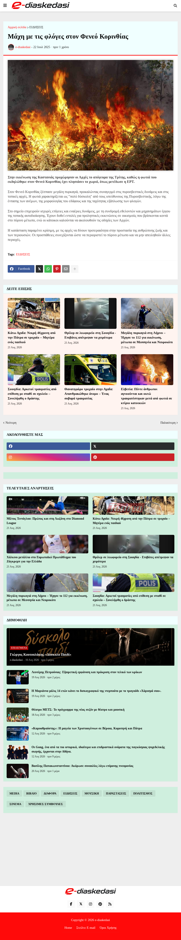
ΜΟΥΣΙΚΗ (92, 793)
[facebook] (48, 446)
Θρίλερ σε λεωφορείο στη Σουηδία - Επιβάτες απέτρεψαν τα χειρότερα (90, 335)
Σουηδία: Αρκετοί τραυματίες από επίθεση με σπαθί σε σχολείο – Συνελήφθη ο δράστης (32, 393)
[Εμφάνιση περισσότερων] (74, 269)
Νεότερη (11, 422)
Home (68, 927)
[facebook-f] (71, 904)
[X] (39, 269)
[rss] (110, 904)
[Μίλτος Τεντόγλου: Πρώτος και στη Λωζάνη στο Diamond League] (47, 505)
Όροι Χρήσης (108, 927)
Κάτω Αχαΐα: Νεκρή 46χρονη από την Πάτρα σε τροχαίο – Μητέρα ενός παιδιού (32, 337)
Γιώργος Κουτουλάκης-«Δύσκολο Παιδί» (40, 654)
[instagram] (48, 457)
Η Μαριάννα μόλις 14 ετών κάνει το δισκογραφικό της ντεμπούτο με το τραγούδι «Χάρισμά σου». (96, 691)
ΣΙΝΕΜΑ (15, 804)
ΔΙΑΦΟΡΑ (50, 793)
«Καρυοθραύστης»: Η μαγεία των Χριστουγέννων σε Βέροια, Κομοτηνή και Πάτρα (87, 728)
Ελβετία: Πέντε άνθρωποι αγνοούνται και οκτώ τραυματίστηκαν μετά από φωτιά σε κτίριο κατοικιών (146, 396)
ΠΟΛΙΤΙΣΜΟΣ (143, 793)
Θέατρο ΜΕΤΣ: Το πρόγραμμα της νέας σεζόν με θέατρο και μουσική (78, 709)
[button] (5, 5)
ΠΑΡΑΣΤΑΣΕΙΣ (116, 793)
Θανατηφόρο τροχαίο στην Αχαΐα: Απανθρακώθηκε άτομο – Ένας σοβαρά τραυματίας (88, 393)
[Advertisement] (90, 849)
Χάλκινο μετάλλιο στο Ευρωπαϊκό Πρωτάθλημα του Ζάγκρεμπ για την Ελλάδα (41, 559)
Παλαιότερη (167, 422)
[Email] (66, 269)
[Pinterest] (57, 269)
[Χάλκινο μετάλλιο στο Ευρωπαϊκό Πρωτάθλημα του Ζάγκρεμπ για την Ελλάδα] (47, 544)
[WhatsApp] (48, 269)
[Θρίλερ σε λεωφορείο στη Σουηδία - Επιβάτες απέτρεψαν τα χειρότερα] (90, 313)
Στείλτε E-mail (85, 927)
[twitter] (133, 446)
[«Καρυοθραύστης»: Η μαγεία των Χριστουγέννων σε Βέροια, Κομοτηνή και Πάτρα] (18, 733)
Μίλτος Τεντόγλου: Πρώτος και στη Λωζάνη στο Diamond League (45, 521)
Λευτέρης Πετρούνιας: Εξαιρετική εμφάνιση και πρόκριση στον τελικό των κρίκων (87, 672)
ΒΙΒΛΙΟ (31, 793)
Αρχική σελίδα (17, 27)
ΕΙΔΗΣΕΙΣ (36, 27)
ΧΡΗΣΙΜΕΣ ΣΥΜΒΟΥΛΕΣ (45, 804)
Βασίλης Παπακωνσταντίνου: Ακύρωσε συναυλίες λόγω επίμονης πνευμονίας (82, 766)
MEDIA (14, 793)
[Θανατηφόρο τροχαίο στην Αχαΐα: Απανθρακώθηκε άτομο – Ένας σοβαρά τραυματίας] (90, 369)
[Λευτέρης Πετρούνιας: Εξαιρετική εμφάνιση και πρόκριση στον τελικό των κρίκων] (18, 677)
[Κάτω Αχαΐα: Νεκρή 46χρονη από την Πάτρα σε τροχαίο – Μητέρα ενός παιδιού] (34, 313)
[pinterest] (133, 457)
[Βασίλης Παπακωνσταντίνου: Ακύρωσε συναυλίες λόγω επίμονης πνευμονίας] (18, 771)
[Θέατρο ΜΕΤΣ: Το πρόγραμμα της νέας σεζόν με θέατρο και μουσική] (18, 715)
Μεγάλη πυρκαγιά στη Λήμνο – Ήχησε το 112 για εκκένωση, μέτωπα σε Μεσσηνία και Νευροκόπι (147, 337)
